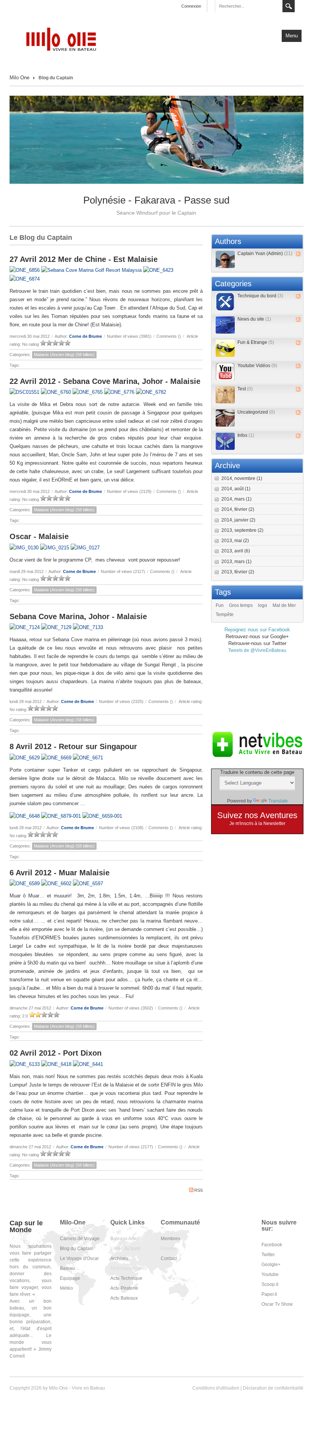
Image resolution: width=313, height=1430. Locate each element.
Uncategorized (256, 412)
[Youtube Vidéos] (225, 371)
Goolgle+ (271, 1264)
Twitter (268, 1254)
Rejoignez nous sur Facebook (257, 629)
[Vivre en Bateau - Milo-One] (65, 39)
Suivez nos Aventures (257, 815)
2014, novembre (241, 478)
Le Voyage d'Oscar (79, 1258)
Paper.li (269, 1294)
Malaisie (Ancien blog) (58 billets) (64, 354)
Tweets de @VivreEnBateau (257, 650)
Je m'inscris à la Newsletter (257, 823)
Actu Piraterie (124, 1288)
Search (288, 6)
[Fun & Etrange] (225, 348)
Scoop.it (269, 1284)
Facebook (271, 1244)
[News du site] (225, 325)
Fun (220, 605)
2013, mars (236, 561)
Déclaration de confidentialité (273, 1388)
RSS (198, 1190)
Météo (66, 1288)
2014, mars (236, 499)
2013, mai (235, 540)
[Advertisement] (257, 692)
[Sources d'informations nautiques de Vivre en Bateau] (257, 744)
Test (245, 389)
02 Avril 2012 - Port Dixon (56, 1053)
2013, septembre (242, 530)
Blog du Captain (77, 1248)
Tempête (225, 614)
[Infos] (225, 441)
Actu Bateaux (124, 1298)
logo (262, 605)
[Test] (225, 394)
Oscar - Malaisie (39, 536)
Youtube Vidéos (257, 365)
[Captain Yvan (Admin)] (225, 259)
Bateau (67, 1268)
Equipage (70, 1278)
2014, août (235, 488)
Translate (278, 801)
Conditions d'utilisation (215, 1388)
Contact (169, 1258)
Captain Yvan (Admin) (264, 253)
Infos (245, 435)
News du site (254, 319)
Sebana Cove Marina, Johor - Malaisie (78, 616)
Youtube (270, 1274)
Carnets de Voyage (80, 1238)
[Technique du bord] (225, 301)
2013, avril (235, 551)
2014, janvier (238, 520)
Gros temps (241, 605)
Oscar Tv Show (277, 1304)
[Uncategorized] (225, 418)
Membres (170, 1238)
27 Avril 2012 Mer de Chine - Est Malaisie (84, 259)
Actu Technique (126, 1278)
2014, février (237, 509)
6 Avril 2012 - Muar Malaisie (60, 872)
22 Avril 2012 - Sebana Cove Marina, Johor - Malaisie (105, 381)
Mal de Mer (284, 605)
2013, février (237, 572)
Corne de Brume (85, 336)
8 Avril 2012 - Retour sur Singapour (73, 746)
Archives (119, 1258)
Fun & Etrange (255, 342)
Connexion (191, 6)
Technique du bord (260, 296)
